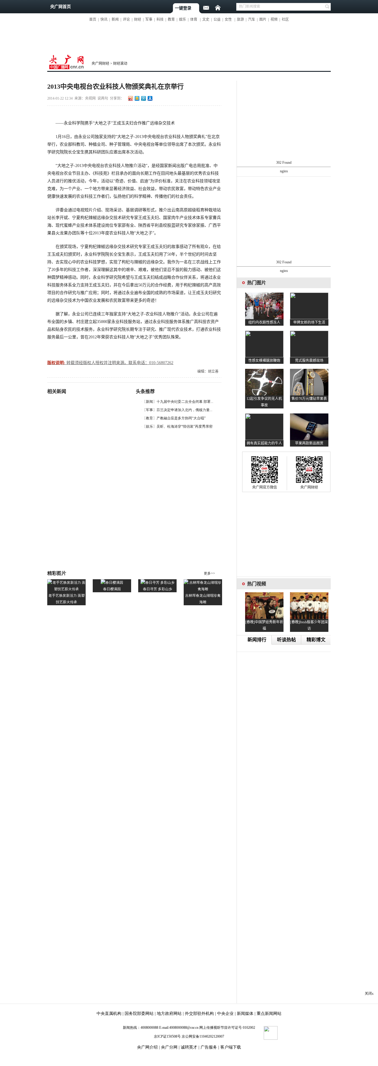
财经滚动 (120, 63)
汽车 (251, 19)
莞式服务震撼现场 (309, 360)
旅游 (240, 19)
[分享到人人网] (149, 98)
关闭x (369, 994)
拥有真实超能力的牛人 (264, 443)
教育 (171, 19)
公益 (217, 19)
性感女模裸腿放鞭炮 (264, 360)
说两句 (102, 98)
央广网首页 (60, 6)
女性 (228, 19)
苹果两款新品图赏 (309, 443)
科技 (160, 19)
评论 (126, 19)
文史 (205, 19)
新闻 (115, 19)
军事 (148, 19)
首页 (92, 19)
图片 (262, 19)
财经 (137, 19)
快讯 (103, 19)
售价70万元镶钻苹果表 (309, 399)
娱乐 (182, 19)
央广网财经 (100, 63)
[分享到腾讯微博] (143, 98)
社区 (285, 19)
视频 (274, 19)
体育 (193, 19)
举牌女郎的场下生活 (309, 322)
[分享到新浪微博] (130, 98)
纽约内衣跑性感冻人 (264, 322)
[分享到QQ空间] (136, 98)
